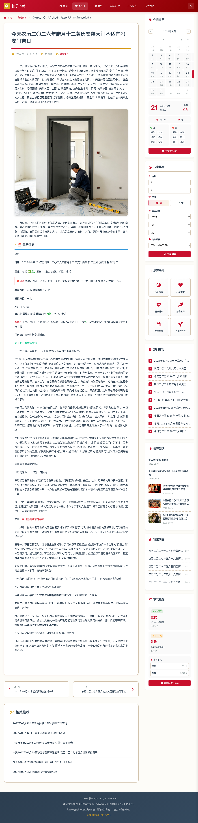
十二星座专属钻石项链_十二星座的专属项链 (168, 473)
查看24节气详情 (171, 683)
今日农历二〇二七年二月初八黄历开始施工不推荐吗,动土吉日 (176, 502)
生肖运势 (97, 5)
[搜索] (191, 6)
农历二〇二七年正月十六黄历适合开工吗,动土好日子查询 (165, 574)
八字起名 (149, 5)
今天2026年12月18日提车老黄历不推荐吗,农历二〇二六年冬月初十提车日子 (172, 423)
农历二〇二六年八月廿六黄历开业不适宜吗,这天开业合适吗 (172, 368)
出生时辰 (156, 239)
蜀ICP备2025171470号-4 (99, 815)
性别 (154, 197)
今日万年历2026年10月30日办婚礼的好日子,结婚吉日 (172, 415)
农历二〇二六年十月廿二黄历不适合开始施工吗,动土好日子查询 (172, 392)
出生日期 (156, 210)
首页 (65, 5)
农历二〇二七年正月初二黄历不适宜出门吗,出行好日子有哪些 (165, 582)
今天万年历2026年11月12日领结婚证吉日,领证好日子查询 (172, 376)
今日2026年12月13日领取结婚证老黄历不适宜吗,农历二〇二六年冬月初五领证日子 (172, 400)
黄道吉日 (80, 5)
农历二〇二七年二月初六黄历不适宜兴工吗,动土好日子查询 (165, 550)
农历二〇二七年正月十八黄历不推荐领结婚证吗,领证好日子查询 (172, 384)
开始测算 (171, 254)
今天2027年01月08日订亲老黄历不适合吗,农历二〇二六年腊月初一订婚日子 (176, 517)
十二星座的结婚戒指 (158, 459)
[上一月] (150, 31)
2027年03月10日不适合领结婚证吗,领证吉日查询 (176, 487)
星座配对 (115, 5)
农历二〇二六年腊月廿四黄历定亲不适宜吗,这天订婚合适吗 (165, 566)
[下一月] (188, 31)
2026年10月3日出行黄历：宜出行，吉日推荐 (172, 360)
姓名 (154, 176)
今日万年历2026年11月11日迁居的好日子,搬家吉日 (172, 431)
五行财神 (132, 5)
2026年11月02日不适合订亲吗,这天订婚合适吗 (172, 407)
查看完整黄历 (171, 150)
